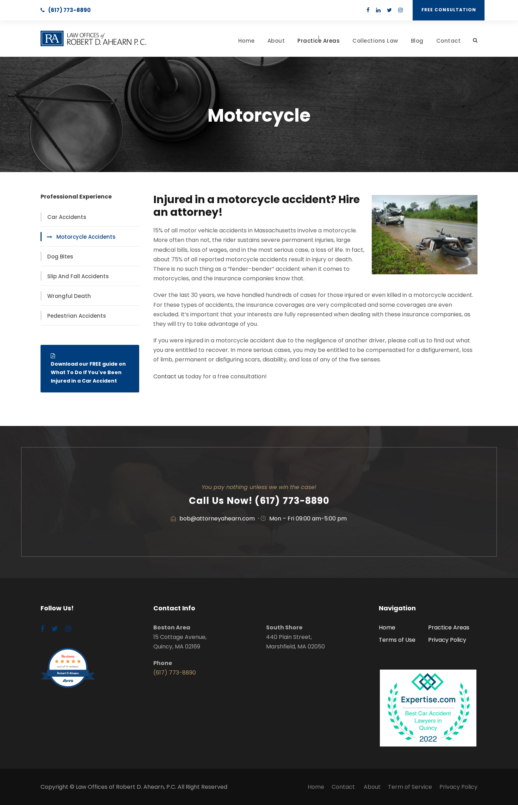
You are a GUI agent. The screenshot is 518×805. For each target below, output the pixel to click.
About (276, 40)
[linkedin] (378, 10)
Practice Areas (318, 40)
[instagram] (400, 10)
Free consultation (448, 10)
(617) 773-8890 (69, 10)
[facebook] (368, 10)
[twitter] (389, 10)
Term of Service (410, 787)
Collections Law (375, 40)
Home (246, 40)
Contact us (168, 376)
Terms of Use (397, 640)
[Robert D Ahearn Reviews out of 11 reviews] (68, 687)
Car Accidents (66, 217)
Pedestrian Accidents (76, 315)
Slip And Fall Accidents (78, 276)
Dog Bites (60, 256)
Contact (448, 40)
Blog (417, 40)
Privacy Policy (447, 640)
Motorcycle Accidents (86, 236)
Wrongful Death (69, 296)
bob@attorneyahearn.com (217, 518)
